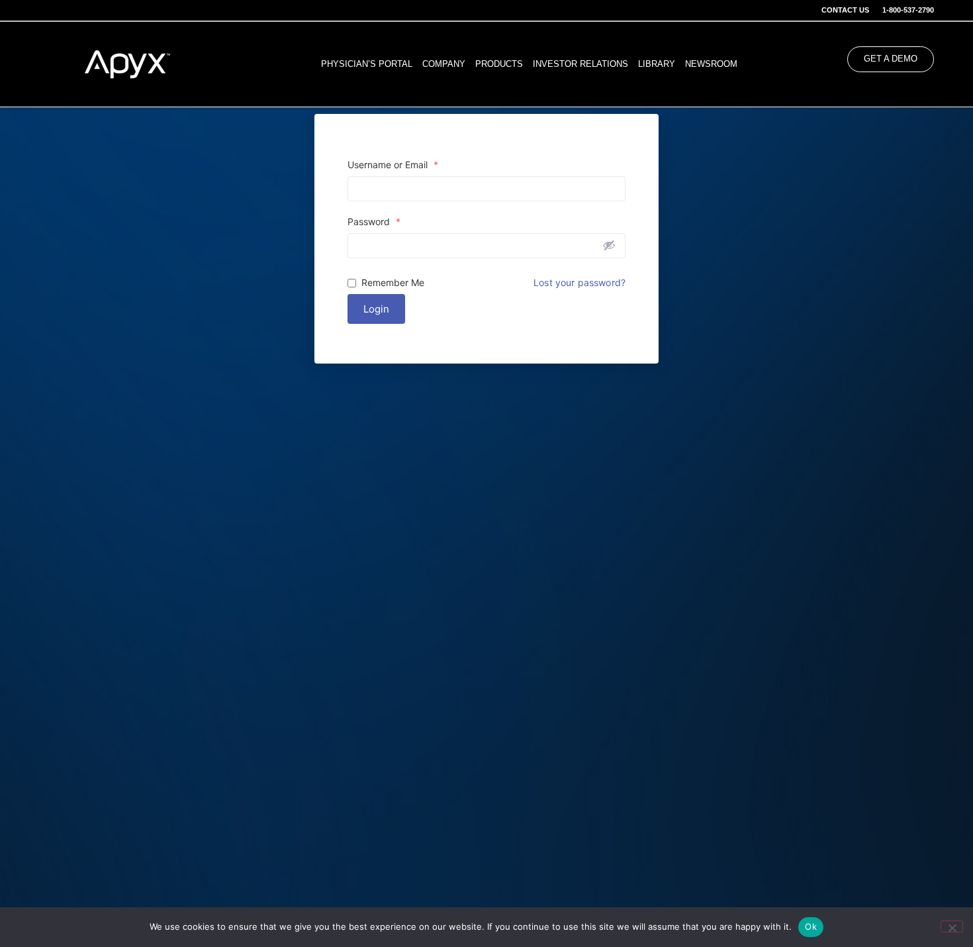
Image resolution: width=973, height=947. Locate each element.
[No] (952, 926)
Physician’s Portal (366, 64)
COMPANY (443, 64)
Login (376, 309)
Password (374, 221)
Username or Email (393, 165)
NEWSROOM (711, 64)
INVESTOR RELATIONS (580, 64)
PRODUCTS (499, 64)
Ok (811, 926)
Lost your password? (579, 282)
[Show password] (609, 245)
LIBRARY (656, 64)
